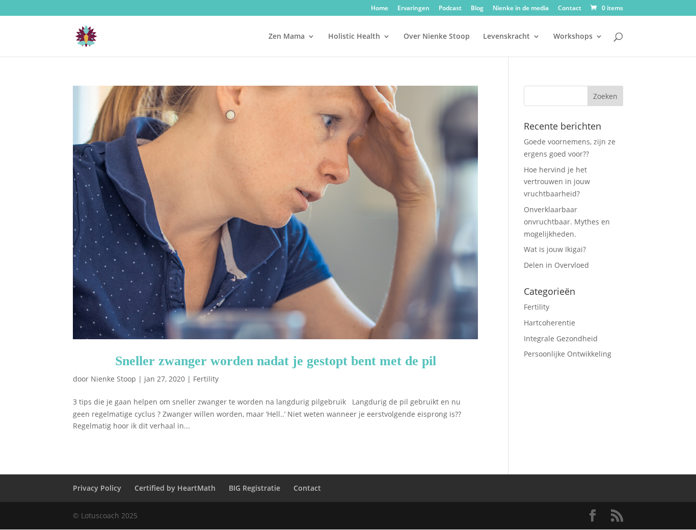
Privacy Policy (97, 488)
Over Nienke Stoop (437, 37)
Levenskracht (506, 37)
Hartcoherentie (549, 322)
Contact (569, 8)
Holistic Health (354, 37)
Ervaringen (413, 8)
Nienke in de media (521, 8)
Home (379, 8)
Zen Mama (287, 37)
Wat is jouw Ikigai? (555, 249)
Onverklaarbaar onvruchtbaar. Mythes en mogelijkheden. (567, 222)
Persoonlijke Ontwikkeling (567, 354)
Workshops (573, 37)
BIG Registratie (254, 488)
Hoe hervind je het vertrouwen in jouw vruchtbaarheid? (557, 182)
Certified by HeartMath (175, 488)
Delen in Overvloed (556, 265)
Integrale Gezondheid (561, 338)
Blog (477, 8)
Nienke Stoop (113, 379)
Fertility (206, 379)
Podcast (450, 8)
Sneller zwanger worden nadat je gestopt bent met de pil (275, 361)
